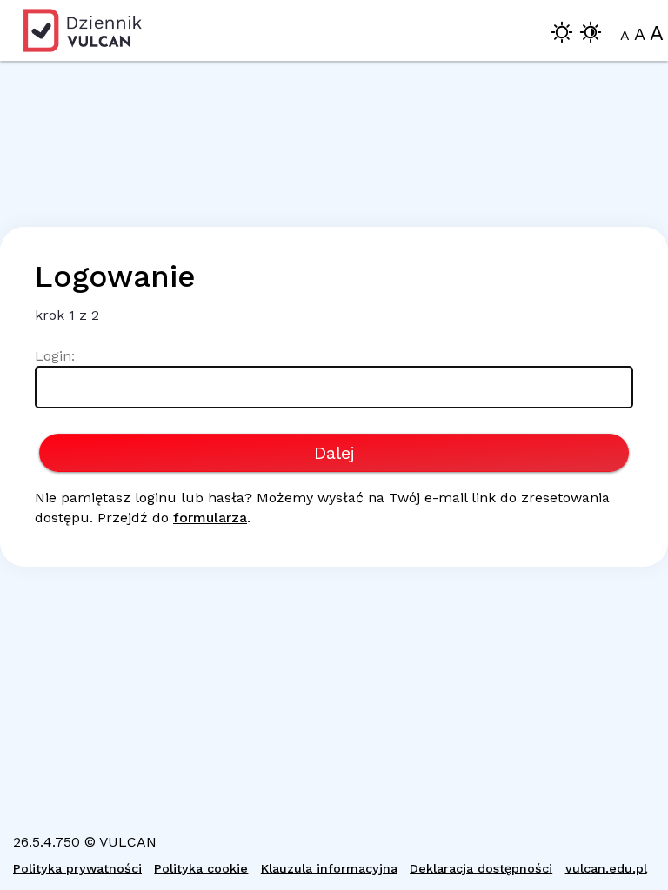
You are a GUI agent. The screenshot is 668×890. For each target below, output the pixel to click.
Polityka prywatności (77, 868)
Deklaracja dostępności (481, 868)
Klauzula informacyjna (329, 868)
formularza (210, 517)
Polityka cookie (201, 868)
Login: (55, 356)
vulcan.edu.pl (606, 868)
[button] (562, 35)
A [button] (625, 36)
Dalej (334, 452)
